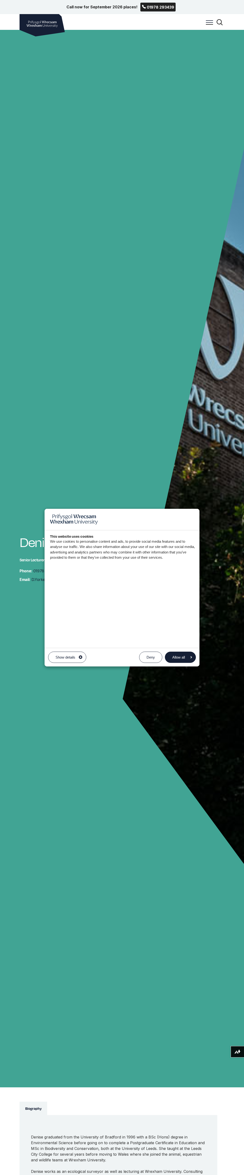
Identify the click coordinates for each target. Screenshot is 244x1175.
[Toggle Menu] (208, 25)
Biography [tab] (33, 1108)
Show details (65, 657)
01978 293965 (39, 571)
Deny (151, 657)
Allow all (178, 657)
